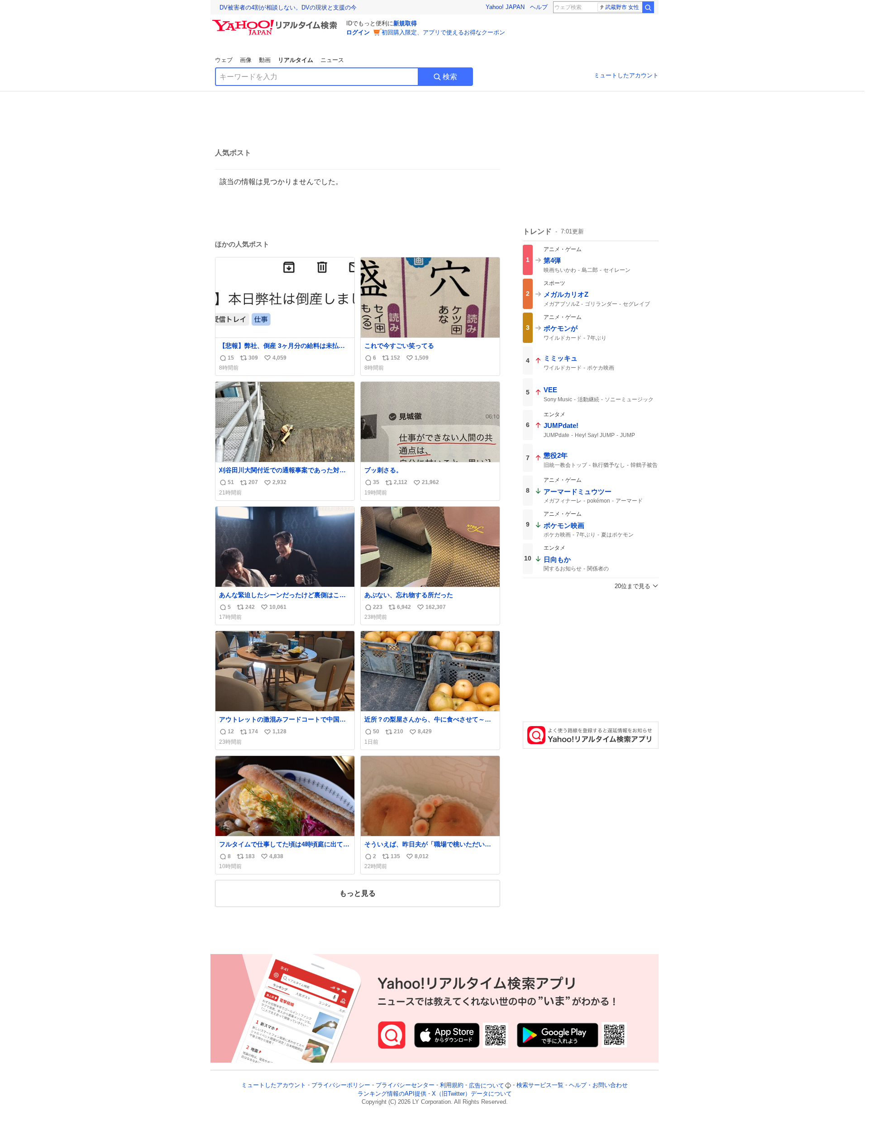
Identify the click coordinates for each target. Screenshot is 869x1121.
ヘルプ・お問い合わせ (598, 1085)
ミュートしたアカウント (626, 75)
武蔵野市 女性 (622, 7)
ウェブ (224, 60)
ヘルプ (539, 7)
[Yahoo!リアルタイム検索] (276, 22)
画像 (246, 60)
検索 (450, 77)
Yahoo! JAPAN (505, 7)
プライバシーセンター (405, 1085)
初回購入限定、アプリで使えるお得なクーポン (443, 32)
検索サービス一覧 (539, 1085)
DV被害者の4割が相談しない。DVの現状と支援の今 (288, 7)
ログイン (358, 32)
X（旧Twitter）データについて (472, 1093)
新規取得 (405, 23)
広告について (486, 1085)
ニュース (332, 60)
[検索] (648, 7)
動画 (265, 60)
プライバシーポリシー (340, 1085)
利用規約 (451, 1085)
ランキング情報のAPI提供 (392, 1093)
